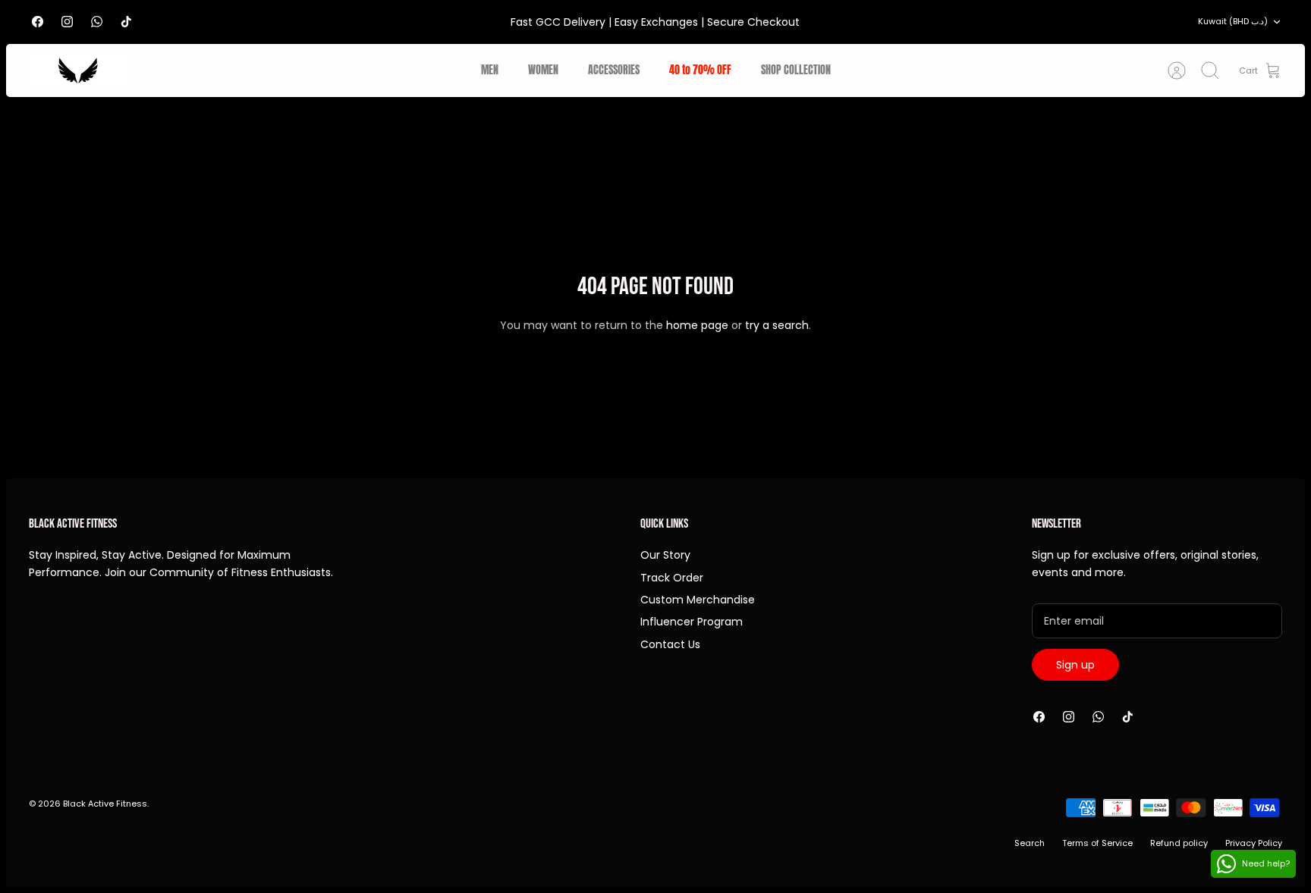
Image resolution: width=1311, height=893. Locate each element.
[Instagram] (67, 22)
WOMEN (543, 70)
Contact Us (670, 644)
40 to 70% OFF (700, 70)
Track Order (671, 577)
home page (697, 325)
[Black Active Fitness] (78, 70)
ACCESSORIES (614, 70)
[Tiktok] (126, 22)
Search (1029, 843)
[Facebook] (37, 22)
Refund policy (1179, 843)
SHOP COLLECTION (796, 70)
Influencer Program (691, 621)
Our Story (665, 554)
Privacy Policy (1253, 843)
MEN (489, 70)
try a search (777, 325)
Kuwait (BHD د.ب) (1233, 21)
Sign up (1075, 664)
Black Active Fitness (105, 803)
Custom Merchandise (697, 599)
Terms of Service (1097, 843)
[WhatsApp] (97, 22)
